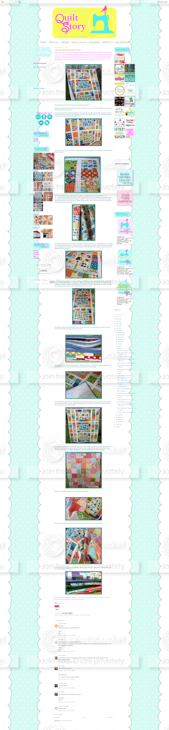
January (120, 422)
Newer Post (57, 717)
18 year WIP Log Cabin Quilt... (124, 375)
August (119, 341)
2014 (117, 323)
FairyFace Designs (64, 52)
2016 (117, 319)
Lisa (60, 639)
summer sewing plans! (93, 597)
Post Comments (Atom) (66, 720)
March (119, 417)
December (120, 332)
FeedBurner (47, 273)
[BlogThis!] (67, 613)
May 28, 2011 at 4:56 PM (66, 710)
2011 (117, 330)
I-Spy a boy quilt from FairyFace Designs (68, 50)
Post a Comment (58, 714)
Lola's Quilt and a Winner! (123, 402)
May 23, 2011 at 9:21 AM (66, 688)
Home (83, 717)
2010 (117, 424)
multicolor (86, 615)
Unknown (61, 623)
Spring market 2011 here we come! (125, 399)
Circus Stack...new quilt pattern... (125, 356)
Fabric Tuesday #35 (122, 391)
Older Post (110, 717)
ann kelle (62, 615)
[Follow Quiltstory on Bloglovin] (122, 164)
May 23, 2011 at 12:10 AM (67, 635)
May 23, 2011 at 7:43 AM (66, 670)
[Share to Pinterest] (72, 613)
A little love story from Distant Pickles (126, 363)
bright (77, 615)
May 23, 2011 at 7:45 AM (66, 679)
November (120, 335)
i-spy (81, 615)
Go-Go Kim (61, 683)
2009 (117, 427)
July (119, 344)
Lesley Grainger (62, 706)
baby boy (71, 615)
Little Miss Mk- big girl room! (124, 350)
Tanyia (60, 666)
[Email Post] (62, 613)
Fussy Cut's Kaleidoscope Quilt (124, 388)
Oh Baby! (119, 373)
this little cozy (58, 54)
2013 (117, 326)
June (119, 346)
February (120, 419)
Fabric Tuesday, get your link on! (125, 380)
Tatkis (60, 692)
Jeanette (60, 655)
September (120, 339)
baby (67, 615)
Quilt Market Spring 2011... (123, 378)
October (120, 337)
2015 (117, 321)
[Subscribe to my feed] (47, 125)
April (119, 415)
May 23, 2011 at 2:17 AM (66, 651)
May (119, 348)
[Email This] (65, 613)
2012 (117, 328)
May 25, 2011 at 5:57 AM (66, 702)
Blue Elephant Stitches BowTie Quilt (126, 393)
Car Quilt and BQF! (121, 386)
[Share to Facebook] (70, 613)
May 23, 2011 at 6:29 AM (66, 662)
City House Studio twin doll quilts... (125, 412)
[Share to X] (68, 613)
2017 (117, 317)
